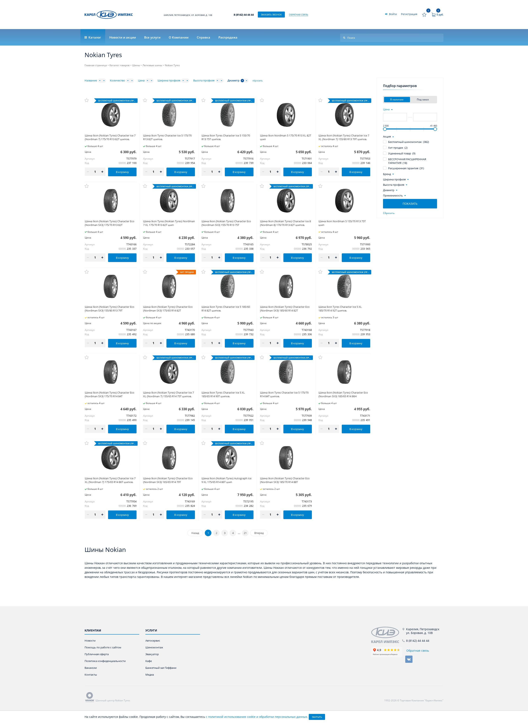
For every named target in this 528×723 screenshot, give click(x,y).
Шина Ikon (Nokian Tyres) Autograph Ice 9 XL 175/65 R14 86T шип (226, 480)
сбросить (257, 80)
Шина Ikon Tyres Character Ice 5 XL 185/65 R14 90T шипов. (223, 394)
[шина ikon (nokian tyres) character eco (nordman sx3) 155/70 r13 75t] (227, 200)
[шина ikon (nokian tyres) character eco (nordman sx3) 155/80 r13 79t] (111, 286)
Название (91, 80)
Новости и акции (122, 37)
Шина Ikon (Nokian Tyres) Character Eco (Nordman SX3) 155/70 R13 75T (226, 223)
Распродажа (227, 37)
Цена (141, 80)
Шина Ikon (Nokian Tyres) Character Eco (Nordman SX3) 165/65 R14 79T (168, 480)
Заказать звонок (271, 14)
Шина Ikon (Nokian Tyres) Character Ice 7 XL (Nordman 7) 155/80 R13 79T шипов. (343, 137)
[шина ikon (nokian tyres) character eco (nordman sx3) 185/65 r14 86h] (344, 372)
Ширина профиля (169, 80)
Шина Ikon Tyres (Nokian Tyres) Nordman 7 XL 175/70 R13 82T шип (169, 223)
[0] (424, 15)
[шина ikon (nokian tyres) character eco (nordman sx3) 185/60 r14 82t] (286, 286)
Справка (203, 37)
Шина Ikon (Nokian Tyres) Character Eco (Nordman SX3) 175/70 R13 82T (109, 223)
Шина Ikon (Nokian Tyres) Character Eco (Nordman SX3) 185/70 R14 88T (285, 480)
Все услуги (152, 37)
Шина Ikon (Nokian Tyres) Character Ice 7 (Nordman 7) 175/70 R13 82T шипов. (110, 137)
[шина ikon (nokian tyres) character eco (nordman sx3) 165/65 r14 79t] (169, 457)
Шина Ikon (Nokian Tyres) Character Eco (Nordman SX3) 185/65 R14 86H (343, 394)
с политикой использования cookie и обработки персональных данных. (257, 717)
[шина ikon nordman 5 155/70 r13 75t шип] (344, 200)
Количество (117, 80)
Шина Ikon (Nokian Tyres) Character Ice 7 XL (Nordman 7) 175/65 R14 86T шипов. (110, 480)
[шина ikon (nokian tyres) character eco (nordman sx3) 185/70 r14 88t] (286, 457)
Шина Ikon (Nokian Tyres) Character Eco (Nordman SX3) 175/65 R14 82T (168, 308)
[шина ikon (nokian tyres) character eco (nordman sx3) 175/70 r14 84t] (111, 372)
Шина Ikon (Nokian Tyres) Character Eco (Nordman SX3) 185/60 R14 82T (285, 308)
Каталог (94, 37)
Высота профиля (203, 80)
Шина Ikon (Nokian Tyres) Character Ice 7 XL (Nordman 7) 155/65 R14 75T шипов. (168, 394)
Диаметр (233, 80)
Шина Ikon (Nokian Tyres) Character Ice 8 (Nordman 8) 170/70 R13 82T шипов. (285, 223)
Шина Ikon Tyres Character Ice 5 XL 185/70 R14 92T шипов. (340, 308)
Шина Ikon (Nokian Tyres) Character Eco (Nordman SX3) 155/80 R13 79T (109, 308)
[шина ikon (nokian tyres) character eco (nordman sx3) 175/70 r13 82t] (111, 200)
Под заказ (423, 99)
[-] (386, 635)
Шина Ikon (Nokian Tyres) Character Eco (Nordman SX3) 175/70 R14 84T (109, 394)
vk (408, 659)
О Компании (179, 37)
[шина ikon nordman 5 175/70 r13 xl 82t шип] (286, 114)
